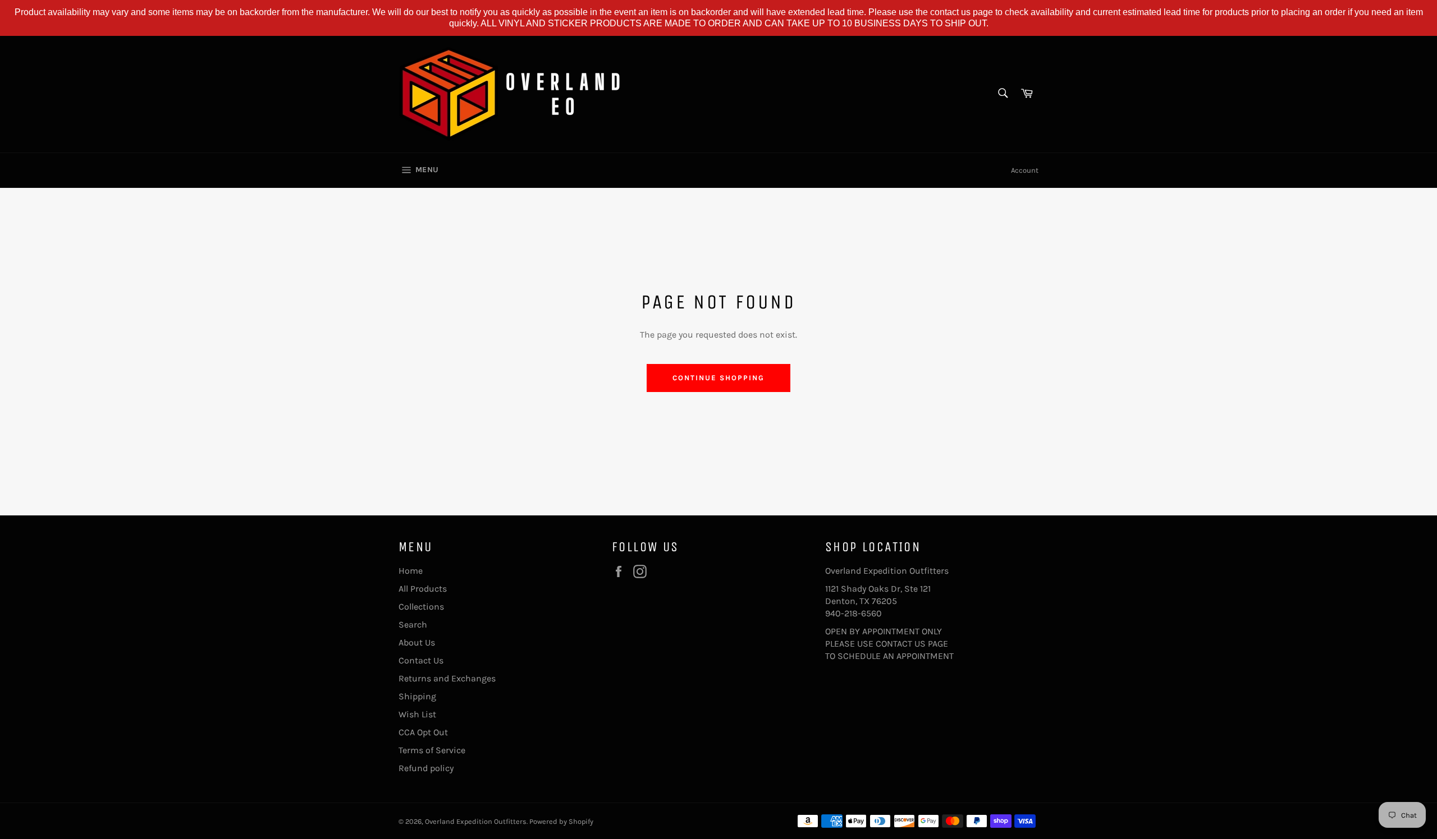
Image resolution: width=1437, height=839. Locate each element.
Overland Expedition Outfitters (476, 821)
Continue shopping (718, 378)
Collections (421, 606)
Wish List (417, 714)
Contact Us (421, 660)
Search (413, 624)
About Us (417, 642)
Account (1024, 170)
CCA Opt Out (423, 732)
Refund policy (426, 768)
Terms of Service (432, 750)
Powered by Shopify (561, 821)
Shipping (417, 696)
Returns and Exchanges (447, 678)
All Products (423, 588)
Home (411, 570)
